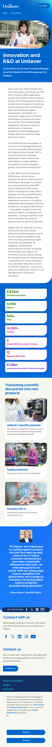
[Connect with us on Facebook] (6, 636)
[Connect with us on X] (12, 636)
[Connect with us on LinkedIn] (19, 636)
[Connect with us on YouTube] (33, 636)
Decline (25, 732)
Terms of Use (38, 705)
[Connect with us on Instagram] (26, 636)
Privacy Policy (16, 708)
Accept (26, 740)
